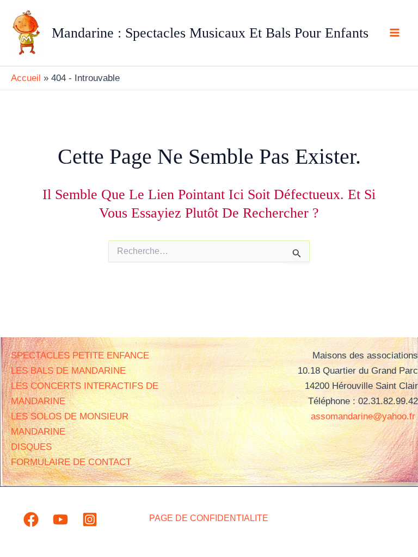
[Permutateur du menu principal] (395, 33)
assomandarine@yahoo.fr (364, 416)
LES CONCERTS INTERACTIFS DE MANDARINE (84, 393)
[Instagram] (89, 519)
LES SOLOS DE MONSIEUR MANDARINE (69, 424)
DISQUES (31, 447)
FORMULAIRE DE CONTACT (71, 462)
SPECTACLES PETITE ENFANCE (80, 355)
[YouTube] (60, 519)
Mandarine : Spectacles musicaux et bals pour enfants (210, 33)
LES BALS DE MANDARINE (68, 371)
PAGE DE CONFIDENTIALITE (208, 518)
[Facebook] (31, 519)
